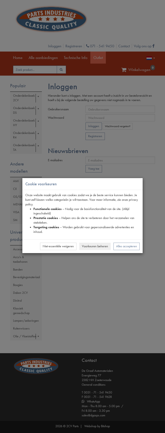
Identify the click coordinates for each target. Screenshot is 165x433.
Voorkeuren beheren (95, 246)
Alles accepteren (126, 246)
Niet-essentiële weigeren (58, 246)
